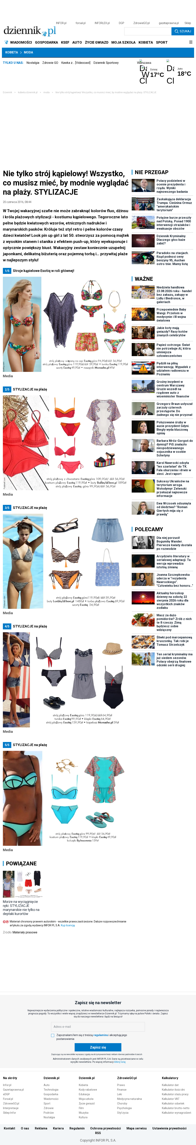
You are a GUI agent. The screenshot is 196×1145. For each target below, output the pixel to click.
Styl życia (122, 1112)
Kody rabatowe (88, 1089)
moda (46, 92)
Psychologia (124, 1108)
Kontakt (9, 1128)
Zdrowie (49, 1108)
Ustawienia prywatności (169, 1128)
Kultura (83, 1117)
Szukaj (185, 31)
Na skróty (10, 1078)
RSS (98, 1133)
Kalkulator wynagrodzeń (176, 1112)
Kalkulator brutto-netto (175, 1108)
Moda (28, 52)
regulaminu (100, 1035)
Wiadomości (51, 1098)
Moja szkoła (86, 1098)
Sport (47, 1103)
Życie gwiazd (87, 1103)
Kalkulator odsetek (173, 1103)
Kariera (58, 1128)
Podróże (49, 1112)
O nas (25, 1128)
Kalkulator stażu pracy (175, 1094)
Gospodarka (51, 1094)
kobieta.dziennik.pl (28, 92)
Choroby (122, 1103)
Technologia (51, 1089)
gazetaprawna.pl (169, 23)
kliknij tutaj (120, 1062)
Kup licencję (68, 925)
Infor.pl (7, 1085)
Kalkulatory (170, 1078)
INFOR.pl (61, 23)
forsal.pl (81, 23)
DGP (121, 23)
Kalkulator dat (170, 1085)
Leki (119, 1094)
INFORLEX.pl (102, 23)
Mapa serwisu (137, 1128)
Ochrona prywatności (105, 1128)
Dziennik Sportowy (106, 63)
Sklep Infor (9, 1112)
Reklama (41, 1128)
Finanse (122, 1089)
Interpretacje (11, 1108)
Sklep (188, 23)
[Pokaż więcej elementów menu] (190, 42)
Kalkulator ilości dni (173, 1089)
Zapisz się (98, 1047)
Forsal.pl (8, 1098)
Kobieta (11, 52)
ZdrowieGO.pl (141, 23)
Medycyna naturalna (129, 1098)
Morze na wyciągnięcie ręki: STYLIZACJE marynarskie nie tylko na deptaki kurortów (21, 908)
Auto (47, 1085)
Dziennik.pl (51, 1078)
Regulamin (77, 1128)
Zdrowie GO (50, 63)
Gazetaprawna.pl (13, 1089)
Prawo (121, 1085)
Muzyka (83, 1112)
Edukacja (84, 1094)
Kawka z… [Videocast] (75, 63)
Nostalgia (32, 63)
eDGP (6, 1094)
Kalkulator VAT (171, 1098)
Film (81, 1108)
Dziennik (7, 92)
